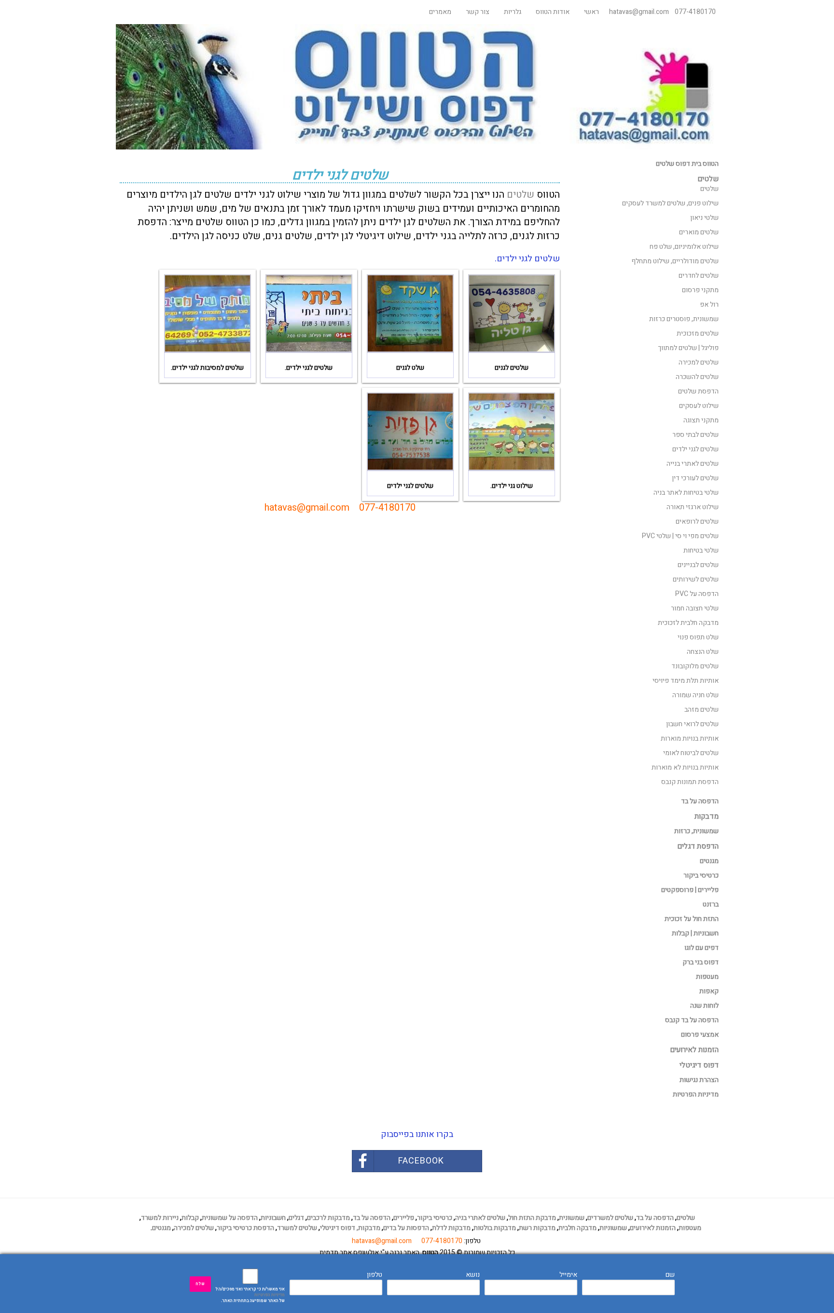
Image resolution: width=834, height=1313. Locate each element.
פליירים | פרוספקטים (690, 890)
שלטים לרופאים (697, 521)
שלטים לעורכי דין (695, 478)
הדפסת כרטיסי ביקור (245, 1228)
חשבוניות (273, 1218)
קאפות (709, 991)
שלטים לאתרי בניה (480, 1218)
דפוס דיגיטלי (337, 1228)
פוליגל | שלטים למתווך (688, 348)
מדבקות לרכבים (328, 1218)
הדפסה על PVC (697, 594)
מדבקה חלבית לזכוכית (688, 623)
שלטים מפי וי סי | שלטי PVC (680, 536)
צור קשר (477, 12)
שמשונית (571, 1218)
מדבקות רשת (537, 1228)
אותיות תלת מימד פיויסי (686, 681)
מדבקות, (368, 1228)
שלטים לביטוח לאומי (691, 753)
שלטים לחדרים (699, 276)
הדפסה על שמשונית (230, 1218)
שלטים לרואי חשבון (692, 724)
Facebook (421, 1160)
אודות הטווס (553, 12)
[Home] (417, 86)
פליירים (403, 1218)
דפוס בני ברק (700, 962)
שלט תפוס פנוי (698, 637)
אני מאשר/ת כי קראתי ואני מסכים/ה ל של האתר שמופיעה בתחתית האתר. (250, 1295)
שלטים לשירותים (696, 579)
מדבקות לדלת (451, 1228)
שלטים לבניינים (698, 565)
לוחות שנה (704, 1006)
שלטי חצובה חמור (695, 608)
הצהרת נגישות (699, 1080)
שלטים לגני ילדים (695, 449)
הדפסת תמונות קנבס (690, 782)
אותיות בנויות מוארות (690, 738)
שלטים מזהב (701, 709)
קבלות (190, 1218)
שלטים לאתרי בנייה (693, 464)
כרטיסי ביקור (701, 875)
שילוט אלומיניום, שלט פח (684, 247)
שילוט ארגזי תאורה (693, 507)
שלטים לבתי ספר (695, 435)
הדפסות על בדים (406, 1228)
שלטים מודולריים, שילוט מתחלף (675, 261)
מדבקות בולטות (494, 1228)
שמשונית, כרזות (696, 831)
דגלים (296, 1218)
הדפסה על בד (700, 801)
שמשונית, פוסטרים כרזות (684, 319)
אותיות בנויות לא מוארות (685, 767)
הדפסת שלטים (698, 391)
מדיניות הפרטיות (269, 1295)
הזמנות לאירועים (653, 1228)
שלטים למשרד (297, 1228)
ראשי (591, 12)
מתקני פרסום (700, 290)
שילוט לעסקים (699, 406)
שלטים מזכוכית (698, 333)
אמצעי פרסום (700, 1034)
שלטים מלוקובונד (695, 666)
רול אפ (709, 304)
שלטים (520, 195)
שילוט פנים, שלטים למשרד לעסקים (670, 203)
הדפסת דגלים (698, 846)
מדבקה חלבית (577, 1228)
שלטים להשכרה (697, 377)
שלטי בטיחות (701, 550)
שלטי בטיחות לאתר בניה (686, 492)
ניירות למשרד (160, 1218)
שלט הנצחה (703, 652)
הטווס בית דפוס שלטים (687, 164)
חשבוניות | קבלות (695, 933)
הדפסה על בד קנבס (692, 1020)
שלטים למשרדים (610, 1218)
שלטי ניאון (704, 218)
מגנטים (709, 861)
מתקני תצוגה (701, 420)
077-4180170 (695, 12)
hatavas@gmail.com (639, 12)
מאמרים (440, 12)
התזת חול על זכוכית (692, 919)
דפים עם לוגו (701, 948)
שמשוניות (613, 1228)
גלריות (512, 12)
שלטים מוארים (699, 232)
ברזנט (711, 904)
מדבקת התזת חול (532, 1218)
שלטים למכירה (699, 362)
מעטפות (707, 977)
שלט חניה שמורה (695, 695)
